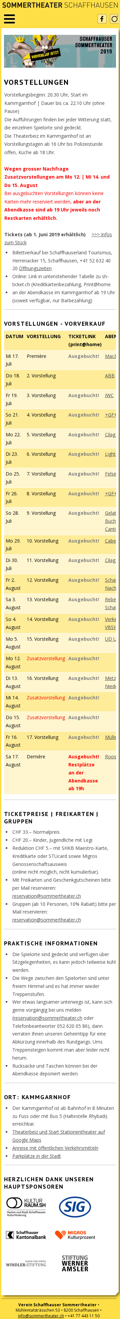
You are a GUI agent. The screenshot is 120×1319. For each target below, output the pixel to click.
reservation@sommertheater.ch (46, 896)
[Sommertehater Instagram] (114, 18)
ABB (110, 375)
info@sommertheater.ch (41, 1316)
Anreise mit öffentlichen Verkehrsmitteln (55, 1148)
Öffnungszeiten (35, 268)
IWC (109, 395)
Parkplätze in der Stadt (36, 1156)
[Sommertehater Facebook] (102, 18)
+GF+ (111, 415)
